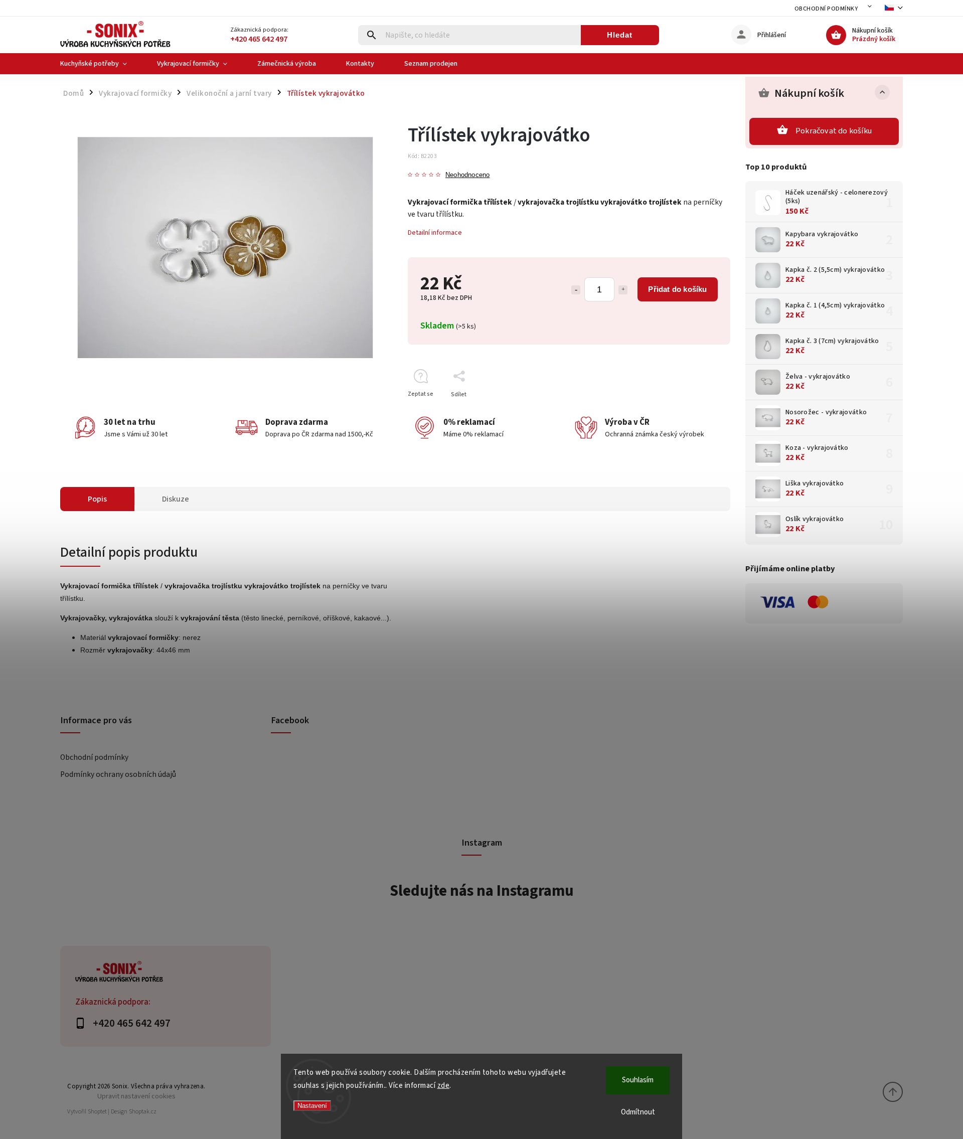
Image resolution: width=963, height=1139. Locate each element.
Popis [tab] (97, 499)
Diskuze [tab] (175, 499)
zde (443, 1085)
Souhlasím (638, 1080)
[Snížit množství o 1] (575, 289)
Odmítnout (638, 1112)
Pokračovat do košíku (833, 130)
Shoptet (97, 1111)
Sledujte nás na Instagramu (482, 891)
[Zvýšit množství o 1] (622, 289)
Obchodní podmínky (826, 9)
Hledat (619, 35)
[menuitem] (101, 63)
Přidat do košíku (677, 289)
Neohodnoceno (467, 175)
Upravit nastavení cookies (136, 1096)
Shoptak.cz (142, 1111)
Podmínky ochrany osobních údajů (118, 774)
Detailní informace (435, 233)
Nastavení (312, 1105)
